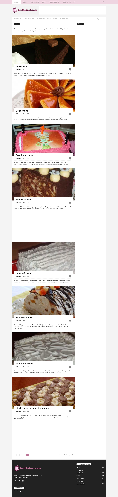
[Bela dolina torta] (43, 357)
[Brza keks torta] (43, 191)
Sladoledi (35, 2)
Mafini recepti (18, 491)
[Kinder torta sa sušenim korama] (43, 401)
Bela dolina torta (24, 363)
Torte (15, 2)
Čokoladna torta (24, 155)
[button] (103, 2)
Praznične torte (52, 19)
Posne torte (41, 19)
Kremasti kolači (81, 484)
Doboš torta (22, 111)
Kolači (24, 2)
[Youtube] (23, 481)
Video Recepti (54, 2)
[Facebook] (16, 481)
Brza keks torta (23, 199)
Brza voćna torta (24, 317)
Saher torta (21, 66)
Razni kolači (80, 470)
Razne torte (64, 19)
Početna (23, 24)
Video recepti (80, 478)
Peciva (43, 2)
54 (24, 455)
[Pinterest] (19, 481)
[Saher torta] (43, 61)
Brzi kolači (80, 473)
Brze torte (17, 19)
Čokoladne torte (29, 19)
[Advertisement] (72, 10)
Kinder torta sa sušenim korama (32, 408)
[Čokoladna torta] (43, 143)
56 (30, 455)
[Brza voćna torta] (43, 310)
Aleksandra (18, 69)
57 (33, 455)
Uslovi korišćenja (68, 2)
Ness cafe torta (23, 273)
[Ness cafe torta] (43, 270)
